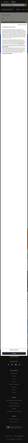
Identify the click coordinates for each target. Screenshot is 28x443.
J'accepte (14, 353)
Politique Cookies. (20, 44)
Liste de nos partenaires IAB (7, 53)
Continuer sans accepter (22, 24)
